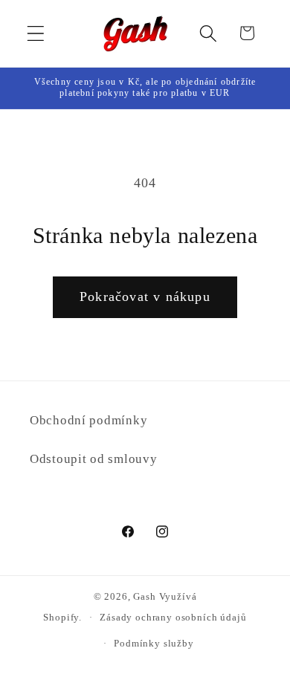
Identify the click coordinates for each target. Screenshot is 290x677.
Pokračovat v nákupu (145, 296)
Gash (144, 596)
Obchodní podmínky (88, 420)
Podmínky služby (154, 643)
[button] (36, 33)
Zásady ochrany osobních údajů (173, 617)
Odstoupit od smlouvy (93, 459)
